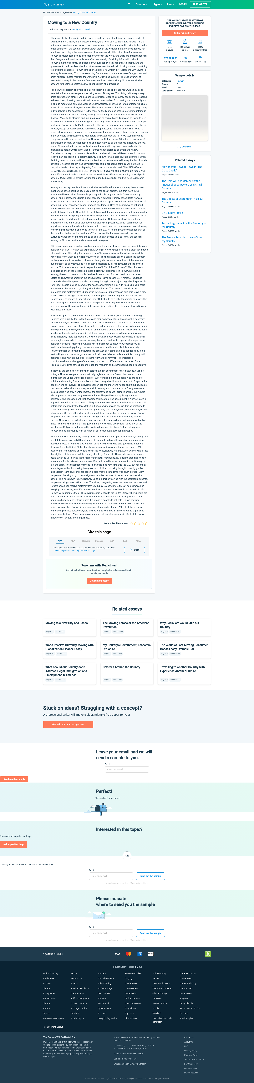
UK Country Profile (172, 212)
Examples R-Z (104, 993)
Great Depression (133, 1003)
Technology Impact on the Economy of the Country (184, 225)
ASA (112, 541)
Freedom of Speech (161, 983)
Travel (87, 29)
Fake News (157, 998)
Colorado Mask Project (53, 1018)
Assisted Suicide (159, 1003)
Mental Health (49, 998)
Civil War (47, 983)
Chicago (99, 541)
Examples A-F (186, 988)
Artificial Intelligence (80, 998)
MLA (73, 541)
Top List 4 (129, 1013)
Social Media (131, 993)
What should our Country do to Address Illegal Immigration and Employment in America (66, 671)
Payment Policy (191, 1055)
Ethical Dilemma (132, 998)
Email (107, 764)
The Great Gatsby (188, 973)
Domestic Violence (79, 1003)
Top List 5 (156, 1013)
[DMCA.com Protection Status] (208, 953)
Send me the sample (14, 779)
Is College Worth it (79, 1008)
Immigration (65, 12)
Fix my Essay (131, 1018)
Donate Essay (190, 1068)
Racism (74, 973)
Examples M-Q (77, 993)
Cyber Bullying (104, 1008)
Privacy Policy (190, 1051)
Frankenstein (186, 978)
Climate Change (159, 993)
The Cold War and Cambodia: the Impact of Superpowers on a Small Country (182, 184)
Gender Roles (131, 983)
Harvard (86, 541)
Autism (46, 1008)
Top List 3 (102, 1013)
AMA (138, 541)
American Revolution (80, 988)
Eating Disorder (187, 1003)
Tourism (54, 12)
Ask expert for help (13, 844)
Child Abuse (48, 978)
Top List (46, 1013)
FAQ (186, 1046)
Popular (156, 1008)
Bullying (128, 978)
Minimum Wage (105, 988)
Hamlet (155, 978)
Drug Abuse (130, 1008)
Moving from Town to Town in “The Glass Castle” (182, 168)
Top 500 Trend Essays (53, 1027)
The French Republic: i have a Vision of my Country (184, 239)
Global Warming (50, 973)
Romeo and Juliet (133, 973)
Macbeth (102, 973)
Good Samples (186, 1018)
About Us (188, 1042)
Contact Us (189, 1037)
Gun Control (103, 1003)
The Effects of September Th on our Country (182, 200)
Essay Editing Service (107, 1018)
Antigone (184, 998)
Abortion (102, 998)
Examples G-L (49, 993)
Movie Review (186, 993)
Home (46, 12)
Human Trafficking (188, 983)
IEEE (125, 541)
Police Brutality (159, 973)
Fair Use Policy (191, 1064)
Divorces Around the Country (121, 667)
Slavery (46, 988)
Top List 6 (184, 1013)
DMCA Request (191, 1073)
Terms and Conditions (194, 1059)
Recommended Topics (190, 1008)
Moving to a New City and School (66, 623)
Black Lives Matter (106, 978)
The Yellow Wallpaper (162, 988)
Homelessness (131, 988)
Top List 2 (75, 1013)
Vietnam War (76, 978)
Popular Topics (77, 1018)
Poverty (74, 983)
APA (60, 541)
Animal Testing (104, 983)
